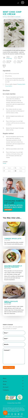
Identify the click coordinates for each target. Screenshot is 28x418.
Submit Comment (9, 367)
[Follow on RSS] (15, 414)
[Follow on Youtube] (19, 414)
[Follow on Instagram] (12, 414)
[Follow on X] (9, 414)
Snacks (4, 163)
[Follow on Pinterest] (22, 414)
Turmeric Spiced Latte (12, 238)
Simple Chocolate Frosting (11, 302)
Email (20, 171)
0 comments (17, 16)
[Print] (4, 66)
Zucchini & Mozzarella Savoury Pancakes (13, 266)
